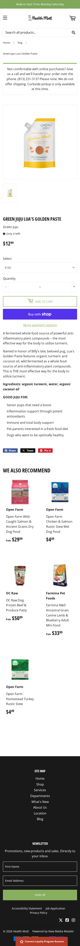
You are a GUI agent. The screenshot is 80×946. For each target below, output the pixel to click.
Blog (40, 819)
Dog (20, 42)
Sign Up (40, 895)
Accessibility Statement (27, 908)
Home (6, 42)
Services (40, 790)
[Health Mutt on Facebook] (67, 920)
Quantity (9, 278)
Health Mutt (21, 931)
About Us (40, 807)
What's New (40, 802)
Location (40, 813)
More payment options (40, 325)
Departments (40, 796)
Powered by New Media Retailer (53, 931)
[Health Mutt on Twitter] (61, 920)
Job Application (55, 908)
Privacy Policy (38, 913)
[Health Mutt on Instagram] (73, 920)
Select (7, 258)
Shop (40, 784)
